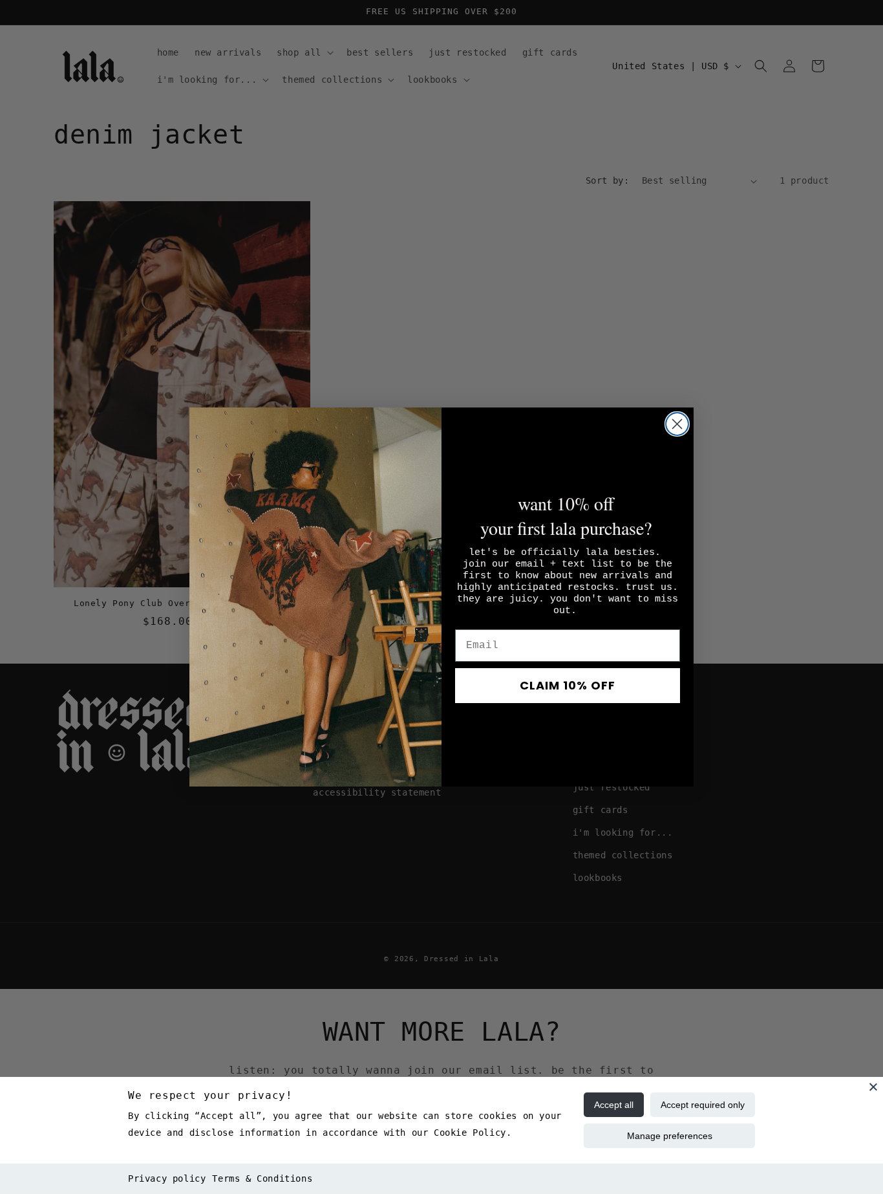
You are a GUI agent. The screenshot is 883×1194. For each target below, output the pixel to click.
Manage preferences (669, 1136)
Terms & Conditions (262, 1178)
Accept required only (703, 1105)
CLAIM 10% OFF (567, 685)
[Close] (873, 1086)
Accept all (613, 1105)
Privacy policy (167, 1178)
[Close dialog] (677, 424)
